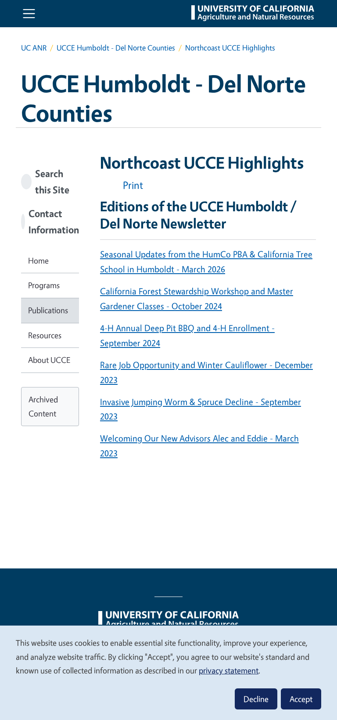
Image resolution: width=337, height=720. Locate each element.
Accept (301, 699)
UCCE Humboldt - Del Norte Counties (116, 47)
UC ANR (34, 47)
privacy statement (228, 670)
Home (38, 260)
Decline (256, 699)
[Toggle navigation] (29, 13)
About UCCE (49, 360)
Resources (44, 335)
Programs (44, 285)
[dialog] (168, 672)
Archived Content (43, 406)
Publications (48, 310)
